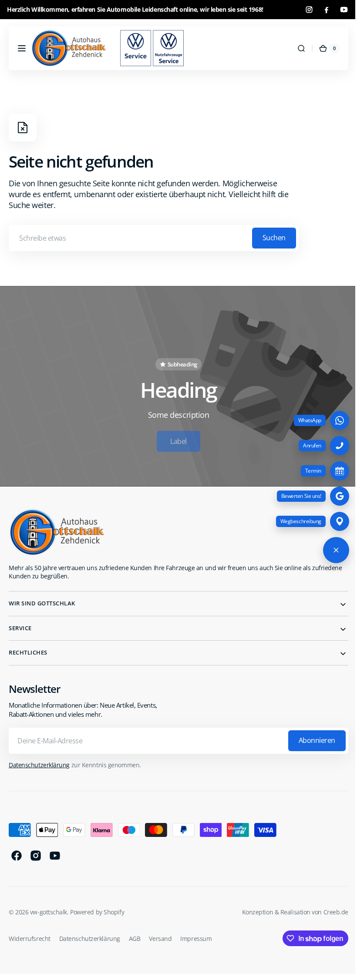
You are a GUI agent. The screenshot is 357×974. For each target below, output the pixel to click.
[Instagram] (309, 9)
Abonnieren (310, 737)
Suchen (274, 237)
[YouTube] (344, 9)
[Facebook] (326, 9)
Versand (160, 934)
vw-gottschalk (48, 908)
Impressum (196, 934)
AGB (135, 934)
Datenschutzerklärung (39, 761)
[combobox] (154, 238)
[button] (21, 48)
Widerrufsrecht (30, 934)
